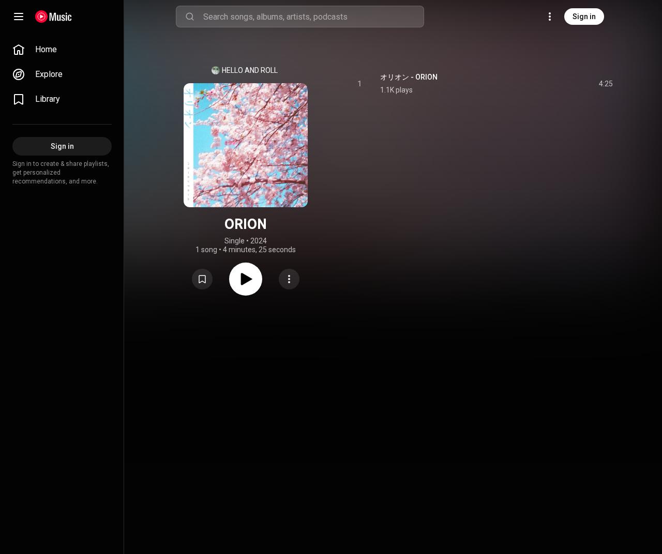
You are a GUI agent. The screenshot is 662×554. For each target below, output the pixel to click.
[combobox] (313, 16)
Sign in (584, 16)
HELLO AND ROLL (250, 70)
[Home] (53, 16)
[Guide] (18, 16)
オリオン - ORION (409, 77)
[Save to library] (202, 279)
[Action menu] (289, 279)
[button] (202, 279)
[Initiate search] (190, 16)
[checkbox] (605, 84)
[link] (62, 49)
